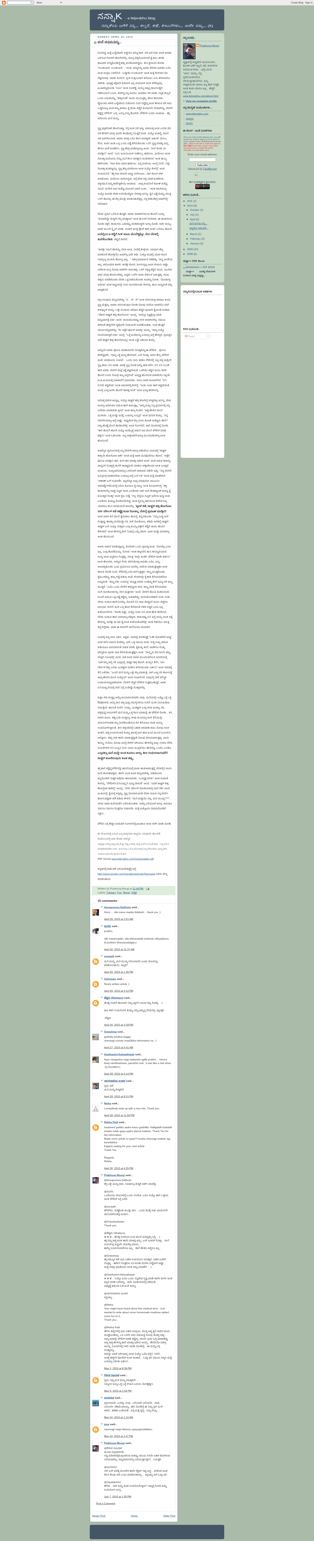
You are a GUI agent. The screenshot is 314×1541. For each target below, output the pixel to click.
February (195, 238)
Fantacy (111, 892)
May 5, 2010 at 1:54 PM (118, 1390)
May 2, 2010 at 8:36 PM (118, 1368)
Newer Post (98, 1515)
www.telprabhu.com (197, 113)
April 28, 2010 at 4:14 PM (118, 1073)
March (194, 234)
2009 (190, 249)
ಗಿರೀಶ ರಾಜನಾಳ (111, 1375)
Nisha (107, 1103)
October (195, 209)
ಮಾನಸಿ (189, 123)
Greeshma (110, 1031)
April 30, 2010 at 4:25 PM (118, 1168)
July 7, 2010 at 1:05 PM (117, 1496)
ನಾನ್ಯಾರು (190, 118)
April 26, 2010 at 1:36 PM (118, 972)
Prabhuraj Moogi (114, 1175)
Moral (126, 892)
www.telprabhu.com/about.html (200, 95)
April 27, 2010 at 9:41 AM (118, 1047)
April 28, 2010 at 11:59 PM (119, 1115)
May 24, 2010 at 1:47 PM (118, 1436)
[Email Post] (147, 888)
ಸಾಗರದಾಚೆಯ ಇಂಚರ (114, 1080)
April (193, 219)
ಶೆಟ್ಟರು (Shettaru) (113, 997)
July (192, 214)
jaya (106, 1424)
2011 (190, 201)
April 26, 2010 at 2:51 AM (118, 919)
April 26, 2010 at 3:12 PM (118, 990)
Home (134, 1515)
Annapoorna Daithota (117, 907)
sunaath (109, 956)
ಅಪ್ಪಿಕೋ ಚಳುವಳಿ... (199, 228)
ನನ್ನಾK (134, 892)
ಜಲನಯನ (109, 1397)
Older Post (169, 1515)
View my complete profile (201, 101)
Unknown (110, 978)
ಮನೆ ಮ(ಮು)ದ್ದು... (109, 42)
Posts (190, 336)
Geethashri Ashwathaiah (119, 1054)
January (195, 243)
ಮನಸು (107, 926)
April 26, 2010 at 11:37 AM (119, 949)
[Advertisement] (197, 397)
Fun (119, 892)
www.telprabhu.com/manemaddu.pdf (133, 858)
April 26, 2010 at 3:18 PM (118, 1024)
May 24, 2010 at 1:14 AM (118, 1417)
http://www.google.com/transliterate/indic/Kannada (126, 873)
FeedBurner (210, 168)
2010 (190, 205)
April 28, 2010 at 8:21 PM (118, 1096)
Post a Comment (105, 1503)
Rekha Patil (111, 1122)
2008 (190, 253)
